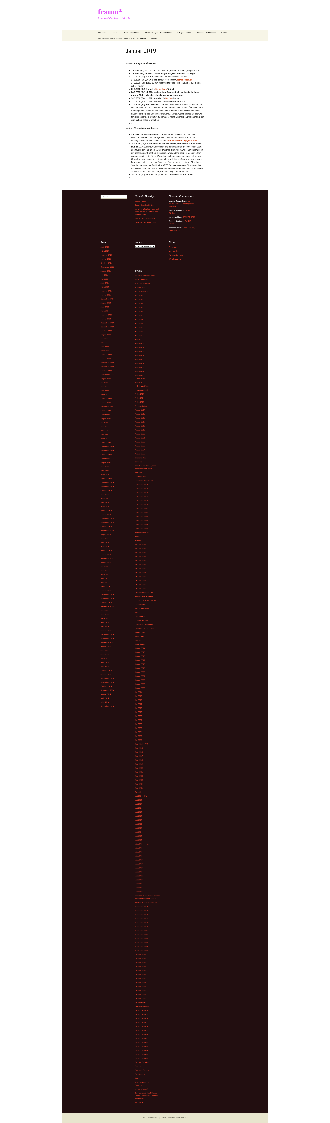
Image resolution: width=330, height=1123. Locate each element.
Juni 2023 (105, 339)
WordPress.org (175, 259)
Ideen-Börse (140, 632)
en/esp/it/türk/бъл (142, 532)
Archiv (224, 32)
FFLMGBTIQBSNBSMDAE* (146, 600)
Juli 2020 (138, 716)
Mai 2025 (104, 279)
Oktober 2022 (106, 371)
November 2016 (107, 598)
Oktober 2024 (140, 994)
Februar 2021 (106, 443)
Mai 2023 (104, 343)
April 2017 (105, 578)
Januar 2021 (140, 676)
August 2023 (106, 335)
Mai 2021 (104, 431)
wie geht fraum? (184, 32)
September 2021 (107, 415)
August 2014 (106, 694)
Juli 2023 (138, 728)
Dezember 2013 (107, 706)
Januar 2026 (106, 259)
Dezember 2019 (107, 483)
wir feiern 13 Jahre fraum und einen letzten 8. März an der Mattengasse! (147, 211)
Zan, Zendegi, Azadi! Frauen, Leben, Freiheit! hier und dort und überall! (127, 38)
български (139, 1102)
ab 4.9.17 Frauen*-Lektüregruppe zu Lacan (181, 203)
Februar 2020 (106, 479)
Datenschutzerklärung (144, 480)
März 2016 (105, 626)
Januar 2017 (106, 590)
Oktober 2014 (106, 686)
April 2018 (105, 542)
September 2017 (107, 558)
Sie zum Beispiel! (142, 1062)
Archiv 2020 (139, 371)
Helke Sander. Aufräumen (145, 222)
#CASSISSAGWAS (142, 283)
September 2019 (141, 1030)
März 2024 (105, 311)
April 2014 (105, 698)
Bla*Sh (168, 98)
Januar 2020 (140, 672)
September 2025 (107, 267)
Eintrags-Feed (174, 251)
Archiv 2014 (139, 347)
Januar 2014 (140, 648)
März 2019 (105, 506)
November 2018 (107, 522)
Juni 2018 (105, 538)
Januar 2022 (106, 403)
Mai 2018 (138, 812)
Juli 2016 (104, 610)
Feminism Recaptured (144, 592)
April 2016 (105, 622)
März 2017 (105, 582)
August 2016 (140, 418)
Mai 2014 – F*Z (141, 796)
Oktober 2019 (106, 490)
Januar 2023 (106, 359)
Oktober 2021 (106, 411)
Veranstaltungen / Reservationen (158, 32)
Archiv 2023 (139, 394)
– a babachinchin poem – (145, 275)
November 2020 (107, 451)
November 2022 (107, 367)
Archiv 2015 (139, 351)
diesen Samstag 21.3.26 (145, 205)
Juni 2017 (105, 570)
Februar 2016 (140, 552)
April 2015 (105, 662)
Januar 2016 (106, 630)
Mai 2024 (138, 832)
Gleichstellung (140, 616)
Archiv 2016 (139, 355)
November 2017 (141, 918)
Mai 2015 (104, 658)
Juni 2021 (105, 427)
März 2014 (105, 702)
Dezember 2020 (107, 447)
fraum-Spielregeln (142, 608)
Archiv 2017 (139, 359)
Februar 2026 (106, 255)
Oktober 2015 (140, 958)
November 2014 (107, 682)
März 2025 (105, 287)
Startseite (102, 32)
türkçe (137, 1078)
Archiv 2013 (139, 343)
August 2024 (106, 303)
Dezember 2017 (141, 496)
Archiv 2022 (139, 383)
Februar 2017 (106, 586)
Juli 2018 (138, 708)
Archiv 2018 (139, 363)
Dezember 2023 (107, 323)
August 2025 (106, 271)
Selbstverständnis (131, 32)
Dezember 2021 (141, 512)
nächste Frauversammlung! (146, 902)
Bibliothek (139, 472)
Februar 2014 (140, 544)
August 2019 (140, 430)
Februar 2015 (106, 670)
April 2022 (105, 391)
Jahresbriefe (140, 644)
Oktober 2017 (140, 966)
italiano (138, 640)
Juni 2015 (105, 654)
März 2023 (105, 351)
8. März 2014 (140, 287)
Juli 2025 (104, 275)
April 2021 (105, 435)
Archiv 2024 (139, 398)
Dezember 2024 (141, 524)
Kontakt (115, 32)
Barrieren (138, 462)
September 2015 (107, 642)
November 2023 (107, 327)
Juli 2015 (104, 650)
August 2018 (106, 534)
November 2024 (107, 299)
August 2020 (106, 463)
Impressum (139, 636)
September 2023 (141, 1046)
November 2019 (107, 486)
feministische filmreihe (144, 596)
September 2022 (107, 375)
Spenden (138, 1066)
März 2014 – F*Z (141, 844)
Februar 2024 (106, 315)
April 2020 (105, 471)
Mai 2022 (138, 824)
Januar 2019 (106, 514)
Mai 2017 (104, 574)
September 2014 (107, 690)
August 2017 (106, 562)
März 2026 (105, 251)
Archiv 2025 (139, 402)
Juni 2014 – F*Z (141, 744)
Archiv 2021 (139, 375)
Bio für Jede (161, 89)
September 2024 (141, 1050)
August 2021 (106, 419)
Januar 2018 (106, 554)
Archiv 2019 (139, 367)
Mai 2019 (104, 498)
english (138, 536)
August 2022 (106, 379)
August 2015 (106, 646)
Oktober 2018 (106, 526)
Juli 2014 (138, 692)
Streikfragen (140, 1074)
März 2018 (105, 546)
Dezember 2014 (107, 678)
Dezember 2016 (107, 594)
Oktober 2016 (106, 602)
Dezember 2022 (107, 363)
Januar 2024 (106, 319)
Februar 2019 (106, 510)
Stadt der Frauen (142, 1070)
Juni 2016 (105, 614)
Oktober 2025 (106, 263)
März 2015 (105, 666)
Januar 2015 (106, 674)
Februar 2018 (106, 550)
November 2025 (141, 950)
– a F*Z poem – (141, 279)
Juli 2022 (104, 383)
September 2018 (107, 530)
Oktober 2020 (106, 455)
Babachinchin (140, 458)
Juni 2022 (105, 387)
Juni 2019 (105, 494)
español (138, 540)
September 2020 (107, 459)
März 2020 (105, 475)
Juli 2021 (104, 423)
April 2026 (105, 247)
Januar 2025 (106, 295)
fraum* (137, 612)
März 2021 (105, 439)
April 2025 (105, 283)
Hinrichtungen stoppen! (144, 628)
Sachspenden (140, 1002)
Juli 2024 (138, 732)
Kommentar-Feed (176, 255)
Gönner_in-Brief (141, 620)
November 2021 (107, 407)
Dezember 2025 (141, 528)
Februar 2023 (106, 355)
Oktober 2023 (106, 331)
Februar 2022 (106, 399)
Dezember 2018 (107, 518)
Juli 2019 (138, 712)
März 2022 (105, 395)
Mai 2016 (104, 618)
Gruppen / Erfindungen (206, 32)
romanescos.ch (184, 80)
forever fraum (140, 201)
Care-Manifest (140, 476)
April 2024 (105, 307)
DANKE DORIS (189, 217)
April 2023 (105, 347)
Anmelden (173, 247)
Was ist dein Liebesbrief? (145, 218)
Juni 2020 (105, 467)
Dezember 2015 (107, 634)
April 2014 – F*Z (141, 291)
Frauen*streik (140, 604)
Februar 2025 (106, 291)
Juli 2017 (104, 566)
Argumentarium (141, 406)
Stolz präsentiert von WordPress (175, 1118)
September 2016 (107, 606)
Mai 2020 (138, 820)
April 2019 (105, 502)
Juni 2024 (139, 784)
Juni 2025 (139, 788)
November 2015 (107, 638)
